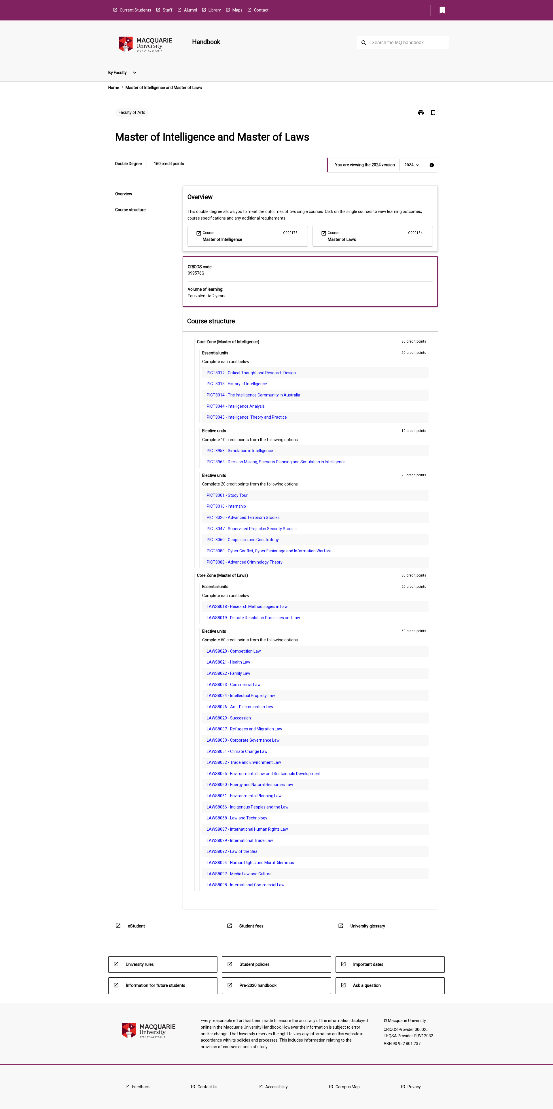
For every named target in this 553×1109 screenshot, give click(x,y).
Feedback (141, 1087)
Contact (261, 10)
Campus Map (348, 1087)
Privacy (414, 1087)
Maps (237, 10)
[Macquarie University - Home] (145, 45)
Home (113, 87)
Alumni (190, 10)
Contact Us (207, 1087)
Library (215, 10)
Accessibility (276, 1087)
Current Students (135, 10)
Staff (168, 10)
